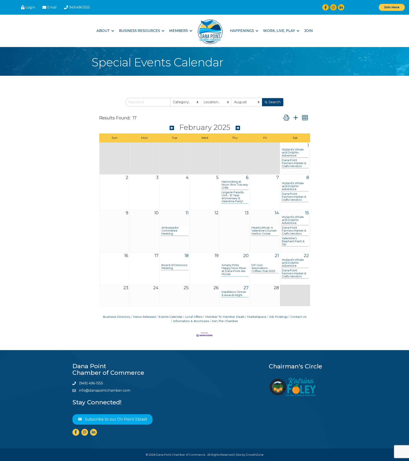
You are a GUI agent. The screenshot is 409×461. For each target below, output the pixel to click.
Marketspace (256, 316)
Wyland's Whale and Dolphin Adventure (293, 152)
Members (178, 31)
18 (186, 255)
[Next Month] (237, 128)
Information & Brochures (191, 321)
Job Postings (278, 316)
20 (246, 255)
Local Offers (193, 316)
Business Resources (139, 31)
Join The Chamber (225, 321)
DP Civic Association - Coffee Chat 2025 (263, 268)
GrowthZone (255, 454)
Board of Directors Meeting (174, 267)
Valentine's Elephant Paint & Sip (293, 241)
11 (187, 212)
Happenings (242, 31)
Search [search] (275, 102)
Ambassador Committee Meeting (170, 230)
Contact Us (298, 316)
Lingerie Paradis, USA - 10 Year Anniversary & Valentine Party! (233, 197)
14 (277, 212)
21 (277, 255)
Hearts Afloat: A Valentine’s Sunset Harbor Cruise (264, 230)
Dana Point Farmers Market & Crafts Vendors (294, 163)
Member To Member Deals (224, 316)
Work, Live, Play (279, 31)
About (103, 31)
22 (306, 255)
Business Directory (116, 316)
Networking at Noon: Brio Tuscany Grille (235, 184)
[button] (286, 118)
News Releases (144, 316)
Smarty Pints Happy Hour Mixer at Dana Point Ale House (234, 270)
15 (307, 212)
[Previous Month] (171, 128)
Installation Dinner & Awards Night (234, 293)
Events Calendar (170, 316)
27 (246, 287)
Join (308, 31)
